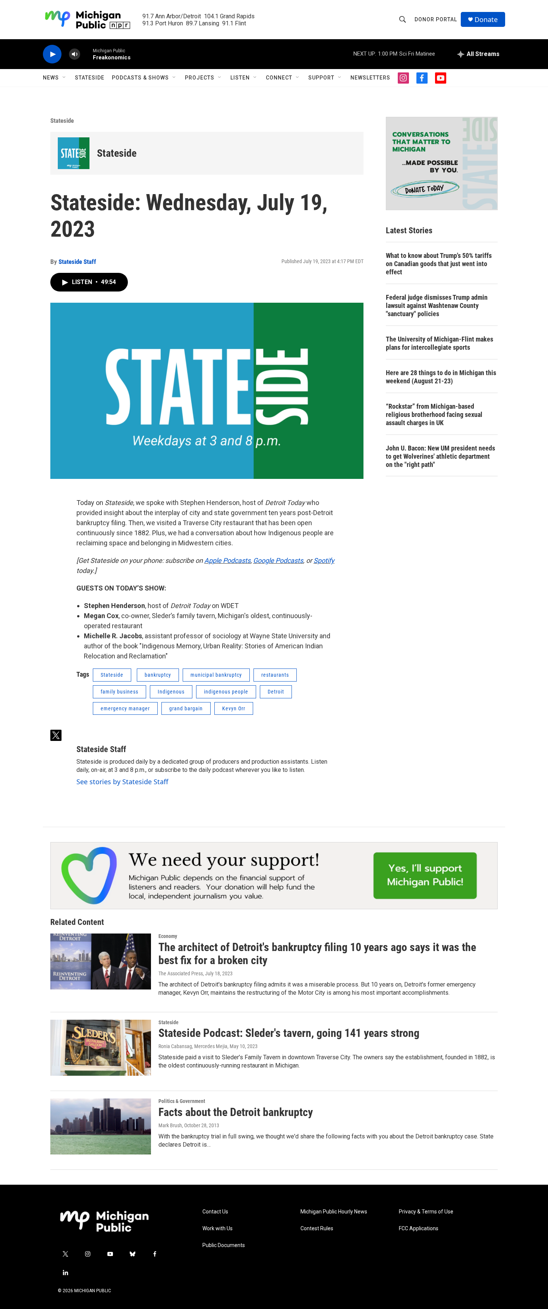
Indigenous (171, 692)
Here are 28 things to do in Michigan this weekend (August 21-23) (441, 377)
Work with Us (217, 1228)
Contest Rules (316, 1228)
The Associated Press (180, 973)
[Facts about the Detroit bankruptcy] (100, 1126)
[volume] (74, 54)
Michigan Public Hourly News (333, 1212)
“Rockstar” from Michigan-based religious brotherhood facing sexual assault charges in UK (434, 414)
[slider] (86, 54)
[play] (52, 54)
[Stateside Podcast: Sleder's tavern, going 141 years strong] (100, 1048)
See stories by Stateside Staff (122, 781)
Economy (167, 936)
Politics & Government (181, 1101)
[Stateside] (73, 153)
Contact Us (215, 1212)
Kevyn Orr (233, 708)
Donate (486, 20)
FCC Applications (418, 1228)
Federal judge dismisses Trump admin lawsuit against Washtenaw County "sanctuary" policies (437, 305)
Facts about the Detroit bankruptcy (235, 1112)
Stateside (89, 78)
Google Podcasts (278, 560)
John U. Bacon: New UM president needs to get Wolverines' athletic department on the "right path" (440, 456)
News (51, 78)
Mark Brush (170, 1125)
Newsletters (370, 78)
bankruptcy (158, 675)
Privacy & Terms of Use (426, 1212)
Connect (279, 78)
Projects (199, 78)
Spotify (324, 560)
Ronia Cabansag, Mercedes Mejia (192, 1046)
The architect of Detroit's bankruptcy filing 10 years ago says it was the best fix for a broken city (317, 954)
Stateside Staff (77, 261)
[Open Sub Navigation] (64, 78)
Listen (240, 78)
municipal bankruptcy (216, 675)
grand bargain (186, 708)
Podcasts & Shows (140, 78)
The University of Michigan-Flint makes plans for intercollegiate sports (439, 343)
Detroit (276, 692)
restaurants (275, 675)
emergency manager (125, 708)
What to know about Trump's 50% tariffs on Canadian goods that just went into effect (439, 264)
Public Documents (223, 1245)
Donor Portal (436, 19)
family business (119, 692)
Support (321, 78)
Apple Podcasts (227, 560)
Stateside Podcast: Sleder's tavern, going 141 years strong (288, 1033)
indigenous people (226, 692)
